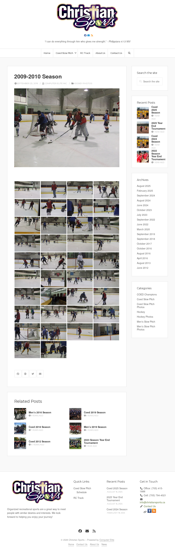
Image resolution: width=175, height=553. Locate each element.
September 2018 (146, 239)
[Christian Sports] (87, 17)
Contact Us (116, 53)
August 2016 (144, 253)
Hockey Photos (82, 83)
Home (47, 53)
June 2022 (142, 224)
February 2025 (145, 190)
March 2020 (143, 229)
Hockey (141, 312)
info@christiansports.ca (152, 502)
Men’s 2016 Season (40, 412)
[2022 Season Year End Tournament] (143, 157)
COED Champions (147, 294)
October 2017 (144, 243)
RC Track (85, 53)
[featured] (66, 127)
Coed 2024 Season (155, 138)
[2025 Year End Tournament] (143, 128)
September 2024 (146, 195)
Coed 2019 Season (95, 412)
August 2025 (144, 186)
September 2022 (146, 219)
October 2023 (144, 210)
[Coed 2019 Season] (75, 414)
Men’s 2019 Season (95, 427)
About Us (100, 53)
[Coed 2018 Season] (20, 429)
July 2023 (142, 214)
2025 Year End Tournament (115, 498)
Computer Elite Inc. (55, 83)
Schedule (82, 492)
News (104, 544)
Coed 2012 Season (39, 441)
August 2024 (144, 200)
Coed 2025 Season (155, 109)
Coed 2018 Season (39, 427)
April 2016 (142, 258)
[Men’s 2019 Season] (75, 429)
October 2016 (144, 248)
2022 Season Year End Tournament (158, 155)
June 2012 (142, 267)
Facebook (149, 511)
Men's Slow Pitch (146, 321)
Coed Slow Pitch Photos (145, 305)
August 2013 (144, 263)
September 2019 (146, 234)
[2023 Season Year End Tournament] (75, 443)
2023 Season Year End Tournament (97, 441)
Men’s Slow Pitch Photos (146, 328)
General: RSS (154, 511)
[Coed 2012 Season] (20, 443)
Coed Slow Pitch (145, 299)
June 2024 (142, 205)
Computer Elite (106, 539)
